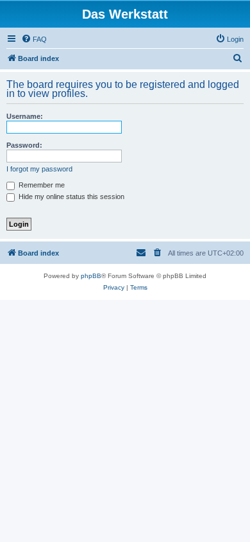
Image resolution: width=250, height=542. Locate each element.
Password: (24, 145)
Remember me (41, 185)
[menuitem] (34, 39)
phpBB (91, 275)
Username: (24, 116)
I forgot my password (39, 169)
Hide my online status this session (70, 196)
